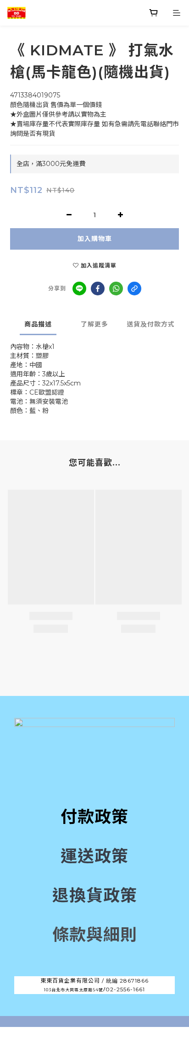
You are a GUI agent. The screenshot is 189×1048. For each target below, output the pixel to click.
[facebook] (98, 288)
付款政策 (94, 817)
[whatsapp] (116, 288)
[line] (79, 288)
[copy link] (134, 288)
